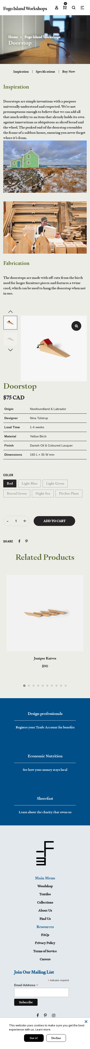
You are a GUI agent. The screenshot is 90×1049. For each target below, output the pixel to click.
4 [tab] (38, 686)
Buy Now (68, 71)
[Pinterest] (45, 1015)
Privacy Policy (45, 942)
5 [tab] (43, 686)
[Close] (86, 1021)
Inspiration (21, 71)
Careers (45, 959)
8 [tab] (56, 686)
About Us (45, 910)
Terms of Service (45, 951)
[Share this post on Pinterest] (26, 541)
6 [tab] (47, 686)
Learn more (42, 1029)
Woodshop (45, 886)
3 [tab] (34, 686)
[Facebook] (37, 1015)
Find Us (45, 918)
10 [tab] (66, 686)
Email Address (26, 985)
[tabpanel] (45, 621)
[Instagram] (53, 1015)
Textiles (45, 894)
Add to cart (54, 521)
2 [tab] (29, 686)
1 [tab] (24, 686)
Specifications (45, 71)
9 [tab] (61, 686)
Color (8, 475)
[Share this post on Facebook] (19, 541)
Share (8, 541)
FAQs (45, 934)
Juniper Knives (45, 658)
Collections (45, 902)
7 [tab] (52, 686)
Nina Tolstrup (39, 418)
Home (13, 37)
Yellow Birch (38, 436)
